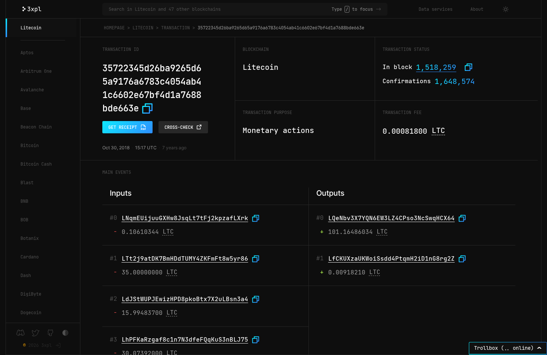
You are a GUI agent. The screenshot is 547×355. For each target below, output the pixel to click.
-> (378, 9)
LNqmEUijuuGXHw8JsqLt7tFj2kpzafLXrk (185, 218)
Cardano (29, 257)
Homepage (114, 28)
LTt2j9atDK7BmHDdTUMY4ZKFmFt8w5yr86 (185, 259)
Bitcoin (29, 146)
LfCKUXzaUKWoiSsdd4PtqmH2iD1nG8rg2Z (391, 259)
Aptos (26, 53)
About (476, 9)
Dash (25, 276)
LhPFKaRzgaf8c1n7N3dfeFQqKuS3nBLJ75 (185, 339)
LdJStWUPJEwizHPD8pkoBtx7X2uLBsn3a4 (185, 299)
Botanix (29, 238)
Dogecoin (30, 313)
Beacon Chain (36, 127)
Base (25, 108)
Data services (435, 9)
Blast (26, 183)
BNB (24, 201)
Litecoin (30, 28)
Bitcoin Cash (36, 164)
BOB (24, 220)
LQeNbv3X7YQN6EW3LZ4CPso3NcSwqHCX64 (391, 218)
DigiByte (30, 294)
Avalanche (32, 90)
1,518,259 (436, 67)
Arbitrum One (36, 71)
